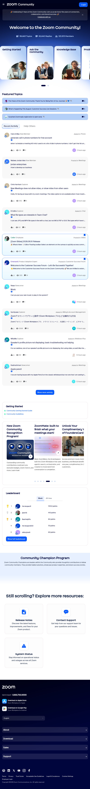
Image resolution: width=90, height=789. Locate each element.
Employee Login (7, 779)
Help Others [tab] (29, 126)
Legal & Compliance (53, 776)
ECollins (14, 211)
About (6, 729)
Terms (4, 776)
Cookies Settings (67, 776)
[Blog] (3, 770)
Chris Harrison (16, 184)
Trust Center (20, 776)
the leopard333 (27, 526)
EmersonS (15, 261)
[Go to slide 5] (47, 481)
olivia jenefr (26, 532)
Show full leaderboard (16, 539)
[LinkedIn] (8, 770)
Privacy (11, 776)
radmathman (16, 365)
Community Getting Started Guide (19, 411)
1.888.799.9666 (19, 695)
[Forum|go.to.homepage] (20, 4)
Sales (6, 747)
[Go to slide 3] (41, 481)
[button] (3, 4)
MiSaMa (14, 338)
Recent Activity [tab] (11, 126)
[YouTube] (18, 770)
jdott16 (24, 513)
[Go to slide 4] (44, 481)
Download (8, 738)
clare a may (15, 134)
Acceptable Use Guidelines (35, 776)
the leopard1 (26, 506)
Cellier (13, 237)
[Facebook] (29, 770)
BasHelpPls (26, 519)
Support (7, 756)
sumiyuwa (14, 312)
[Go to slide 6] (50, 481)
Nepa (13, 285)
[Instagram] (24, 770)
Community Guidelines (15, 414)
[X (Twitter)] (13, 770)
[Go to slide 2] (38, 481)
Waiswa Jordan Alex (18, 160)
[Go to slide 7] (55, 481)
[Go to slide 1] (35, 481)
